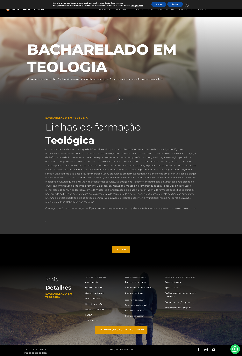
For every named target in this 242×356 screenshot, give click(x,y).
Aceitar (159, 4)
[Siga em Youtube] (213, 349)
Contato (202, 9)
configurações (137, 5)
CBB (160, 9)
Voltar (122, 249)
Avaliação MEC (92, 320)
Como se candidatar (134, 316)
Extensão (151, 9)
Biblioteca (169, 9)
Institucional (105, 9)
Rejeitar (175, 4)
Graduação (120, 9)
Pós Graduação (136, 9)
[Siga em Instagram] (206, 349)
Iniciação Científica (186, 9)
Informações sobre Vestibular (122, 329)
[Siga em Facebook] (198, 349)
